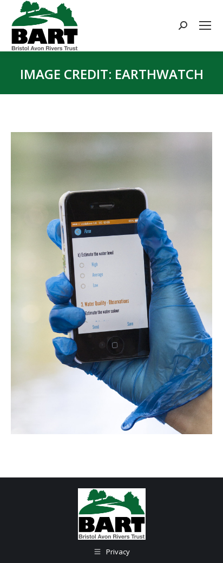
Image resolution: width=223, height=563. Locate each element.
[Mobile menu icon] (205, 25)
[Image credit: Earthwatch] (111, 283)
